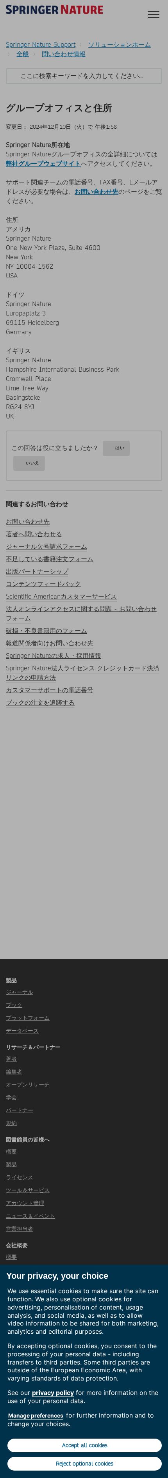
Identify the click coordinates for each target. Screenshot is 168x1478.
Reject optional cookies (84, 1463)
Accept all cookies (84, 1445)
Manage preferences (35, 1415)
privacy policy (53, 1392)
